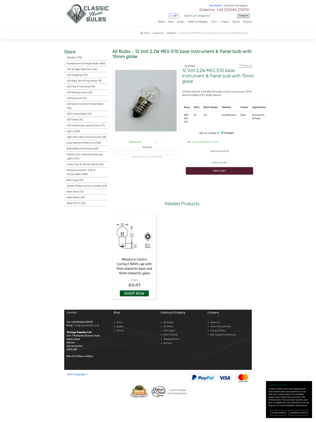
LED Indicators (77, 98)
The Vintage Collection (82, 69)
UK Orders (168, 322)
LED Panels (75, 119)
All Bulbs (74, 57)
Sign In (236, 21)
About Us (215, 322)
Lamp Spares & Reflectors (84, 142)
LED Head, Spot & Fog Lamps (84, 80)
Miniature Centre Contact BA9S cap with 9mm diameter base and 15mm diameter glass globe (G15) (134, 268)
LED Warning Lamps (79, 92)
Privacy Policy (217, 330)
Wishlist (246, 65)
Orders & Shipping (198, 21)
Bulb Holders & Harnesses (82, 148)
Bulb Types (75, 180)
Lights (73, 131)
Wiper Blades (76, 197)
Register (247, 21)
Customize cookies (298, 413)
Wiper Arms (75, 191)
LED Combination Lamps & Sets (86, 125)
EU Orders (168, 326)
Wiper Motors (76, 203)
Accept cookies (278, 413)
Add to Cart (219, 170)
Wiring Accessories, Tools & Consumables (81, 172)
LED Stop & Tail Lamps (81, 86)
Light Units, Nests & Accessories (86, 137)
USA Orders (169, 330)
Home (161, 21)
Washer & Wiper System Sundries (87, 186)
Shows (120, 330)
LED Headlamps (77, 75)
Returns (167, 343)
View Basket (215, 5)
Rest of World (170, 334)
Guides (180, 21)
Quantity (147, 147)
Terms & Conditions (220, 326)
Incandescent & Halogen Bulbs (86, 63)
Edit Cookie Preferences (223, 334)
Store (171, 21)
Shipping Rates (171, 339)
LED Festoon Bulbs (79, 113)
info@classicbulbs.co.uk (86, 325)
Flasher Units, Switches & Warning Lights (85, 156)
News (214, 21)
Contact (225, 21)
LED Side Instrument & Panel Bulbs (85, 106)
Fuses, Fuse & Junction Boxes (85, 164)
